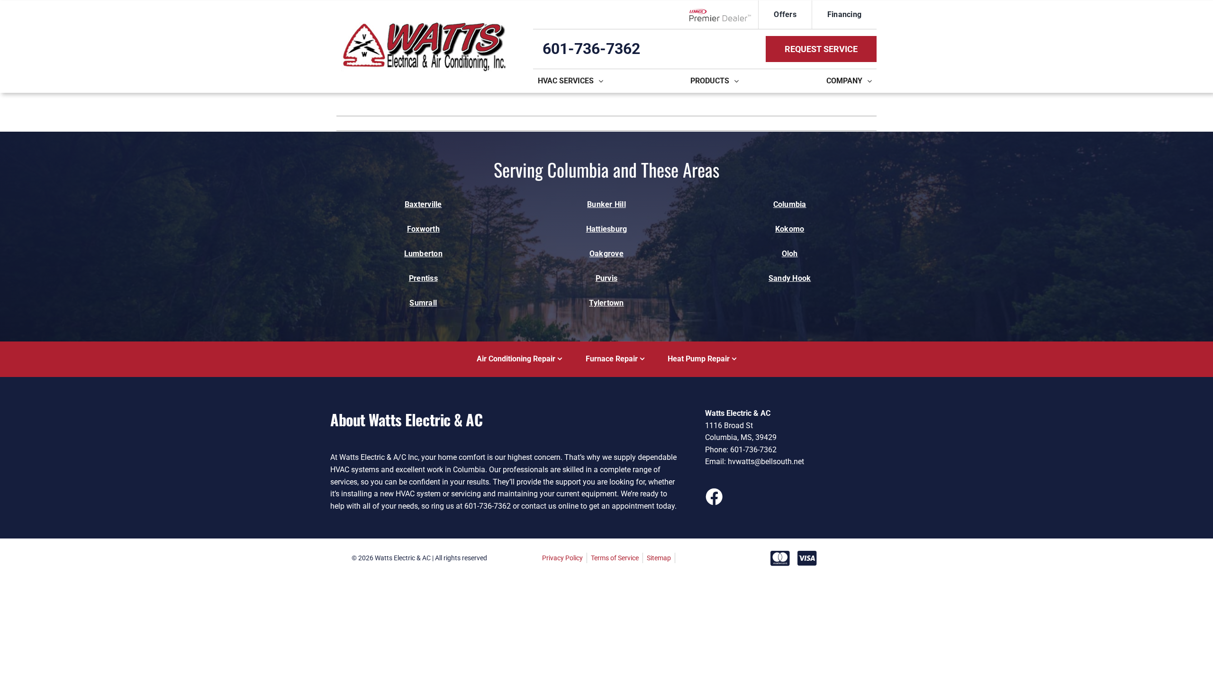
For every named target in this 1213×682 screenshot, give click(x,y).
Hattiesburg (606, 228)
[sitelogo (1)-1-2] (424, 25)
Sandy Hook (790, 278)
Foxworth (423, 228)
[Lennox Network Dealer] (723, 14)
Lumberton (423, 253)
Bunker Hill (606, 204)
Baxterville (423, 204)
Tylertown (606, 302)
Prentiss (423, 278)
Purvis (606, 278)
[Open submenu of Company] (872, 81)
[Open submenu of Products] (738, 81)
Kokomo (789, 228)
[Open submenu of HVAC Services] (603, 81)
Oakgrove (606, 253)
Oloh (790, 253)
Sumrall (423, 302)
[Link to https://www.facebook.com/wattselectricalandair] (713, 496)
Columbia (789, 204)
